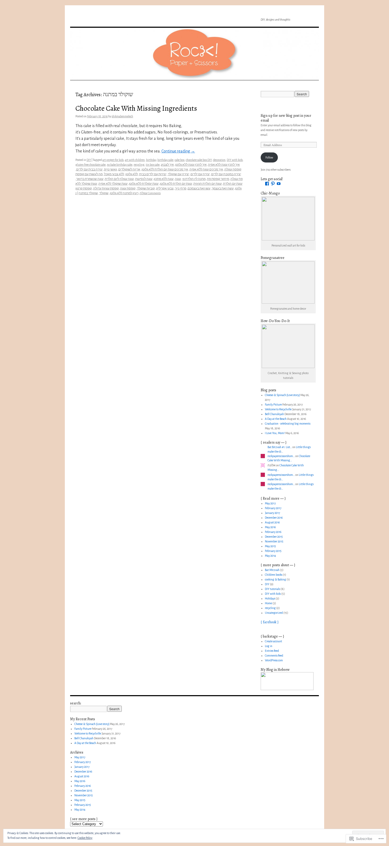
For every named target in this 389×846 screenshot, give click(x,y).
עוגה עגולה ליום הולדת (119, 178)
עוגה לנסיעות (143, 178)
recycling (139, 164)
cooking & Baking (275, 579)
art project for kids (113, 159)
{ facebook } (269, 622)
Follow (269, 157)
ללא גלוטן (131, 174)
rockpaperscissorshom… (281, 456)
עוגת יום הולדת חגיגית (207, 183)
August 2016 (272, 522)
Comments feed (274, 655)
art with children (135, 159)
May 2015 (270, 546)
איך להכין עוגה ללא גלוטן (191, 164)
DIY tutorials (272, 589)
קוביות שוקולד (146, 188)
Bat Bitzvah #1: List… (280, 447)
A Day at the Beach (276, 418)
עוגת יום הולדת (232, 183)
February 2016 (273, 531)
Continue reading (178, 151)
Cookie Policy (85, 837)
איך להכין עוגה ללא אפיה (224, 164)
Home (268, 603)
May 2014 (270, 555)
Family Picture (273, 404)
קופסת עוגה (127, 188)
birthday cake (165, 159)
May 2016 (270, 527)
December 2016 (274, 517)
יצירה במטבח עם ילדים (226, 174)
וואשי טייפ (110, 169)
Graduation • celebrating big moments (287, 423)
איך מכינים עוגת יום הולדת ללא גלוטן (165, 169)
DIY (89, 159)
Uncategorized (274, 612)
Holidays (270, 598)
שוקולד (103, 193)
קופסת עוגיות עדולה (106, 188)
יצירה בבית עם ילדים (89, 169)
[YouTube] (279, 184)
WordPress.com (274, 660)
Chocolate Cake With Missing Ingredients (136, 108)
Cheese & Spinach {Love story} (282, 395)
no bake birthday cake (119, 164)
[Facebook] (267, 184)
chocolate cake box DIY (199, 159)
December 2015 (274, 536)
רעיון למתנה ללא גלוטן (124, 193)
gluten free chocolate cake (90, 164)
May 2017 (270, 503)
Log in (268, 646)
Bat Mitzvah (272, 569)
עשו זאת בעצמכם (199, 188)
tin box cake (153, 164)
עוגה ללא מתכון (164, 178)
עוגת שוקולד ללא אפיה (113, 183)
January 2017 (272, 512)
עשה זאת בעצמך (223, 188)
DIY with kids (235, 159)
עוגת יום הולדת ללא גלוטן (176, 183)
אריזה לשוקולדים (129, 169)
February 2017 (273, 508)
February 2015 (273, 550)
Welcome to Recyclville (278, 409)
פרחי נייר (180, 188)
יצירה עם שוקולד (178, 174)
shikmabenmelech (122, 116)
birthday (151, 159)
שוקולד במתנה (88, 193)
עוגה (178, 178)
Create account (273, 641)
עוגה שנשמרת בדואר (89, 178)
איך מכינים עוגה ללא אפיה (206, 169)
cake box (179, 159)
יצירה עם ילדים (200, 174)
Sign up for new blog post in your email (286, 118)
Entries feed (272, 650)
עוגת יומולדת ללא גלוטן (144, 183)
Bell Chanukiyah (274, 414)
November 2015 (274, 541)
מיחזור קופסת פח (218, 178)
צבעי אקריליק (165, 188)
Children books (273, 574)
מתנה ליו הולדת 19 (194, 178)
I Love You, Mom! (275, 433)
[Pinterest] (273, 184)
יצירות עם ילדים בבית (152, 174)
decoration (219, 159)
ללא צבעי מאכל (114, 174)
